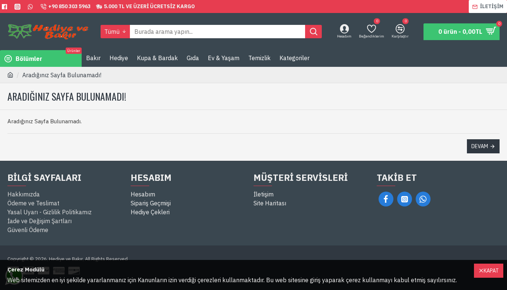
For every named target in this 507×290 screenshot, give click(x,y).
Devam (479, 146)
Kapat (491, 270)
